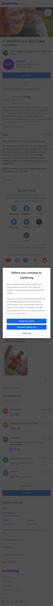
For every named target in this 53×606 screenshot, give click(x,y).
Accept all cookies (26, 321)
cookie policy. (21, 313)
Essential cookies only (26, 327)
